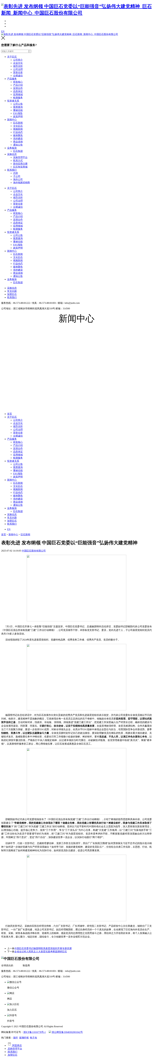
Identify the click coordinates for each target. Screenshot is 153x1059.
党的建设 (18, 138)
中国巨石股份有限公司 (34, 550)
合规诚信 (18, 75)
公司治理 (18, 69)
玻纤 (15, 1037)
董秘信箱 (18, 110)
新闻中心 (12, 119)
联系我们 (12, 170)
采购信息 (12, 154)
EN (2, 31)
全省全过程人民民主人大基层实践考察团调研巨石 (40, 951)
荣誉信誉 (18, 72)
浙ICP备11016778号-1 (34, 1032)
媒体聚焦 (18, 135)
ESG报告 (18, 113)
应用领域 (18, 94)
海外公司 (18, 179)
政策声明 (18, 116)
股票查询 (18, 107)
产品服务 (12, 78)
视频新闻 (18, 129)
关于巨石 (12, 56)
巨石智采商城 (20, 167)
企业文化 (18, 63)
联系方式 (18, 160)
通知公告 (18, 144)
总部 (15, 173)
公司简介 (18, 60)
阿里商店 (17, 1045)
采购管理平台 (20, 157)
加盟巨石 (12, 294)
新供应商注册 (20, 163)
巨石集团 (18, 151)
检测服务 (18, 97)
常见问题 (12, 291)
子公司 (16, 176)
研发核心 (18, 82)
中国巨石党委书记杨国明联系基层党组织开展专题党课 (43, 948)
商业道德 (18, 141)
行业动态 (18, 132)
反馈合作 (18, 88)
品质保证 (18, 91)
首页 (9, 414)
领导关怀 (18, 66)
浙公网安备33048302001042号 (67, 1032)
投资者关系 (13, 100)
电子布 (33, 1037)
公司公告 (18, 104)
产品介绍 (18, 85)
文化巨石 (18, 126)
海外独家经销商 (21, 182)
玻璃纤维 (24, 1037)
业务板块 (12, 148)
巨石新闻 (18, 122)
